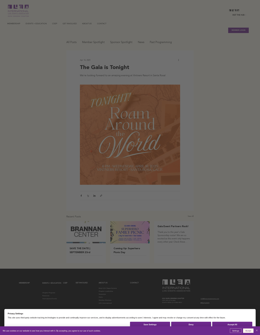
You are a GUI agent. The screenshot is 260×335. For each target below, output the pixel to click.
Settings (235, 330)
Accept (248, 330)
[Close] (256, 331)
